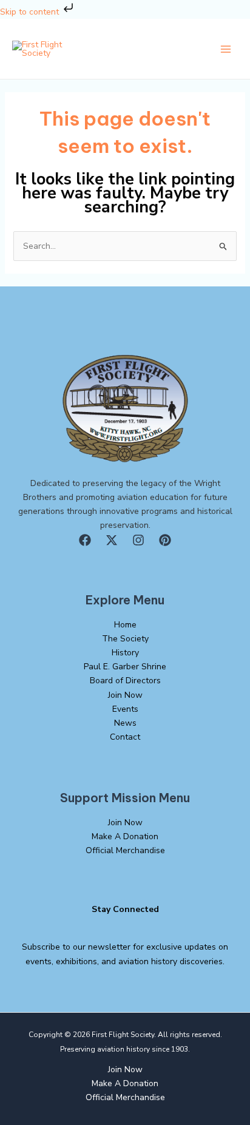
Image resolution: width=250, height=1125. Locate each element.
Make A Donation (125, 836)
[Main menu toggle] (226, 49)
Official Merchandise (125, 850)
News (125, 723)
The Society (125, 638)
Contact (125, 737)
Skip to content (30, 12)
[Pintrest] (165, 540)
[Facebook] (85, 540)
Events (125, 709)
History (125, 652)
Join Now (125, 695)
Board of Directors (125, 680)
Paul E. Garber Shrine (125, 666)
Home (125, 624)
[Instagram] (138, 540)
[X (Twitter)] (112, 540)
